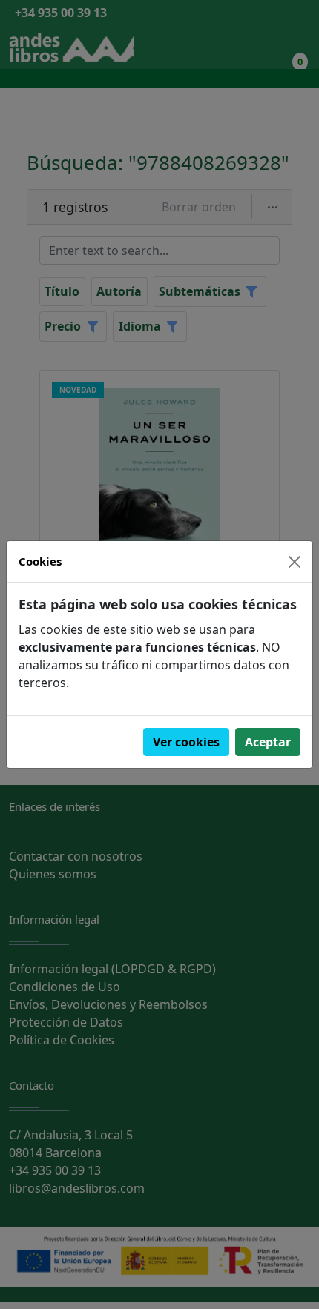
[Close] (294, 562)
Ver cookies (186, 742)
